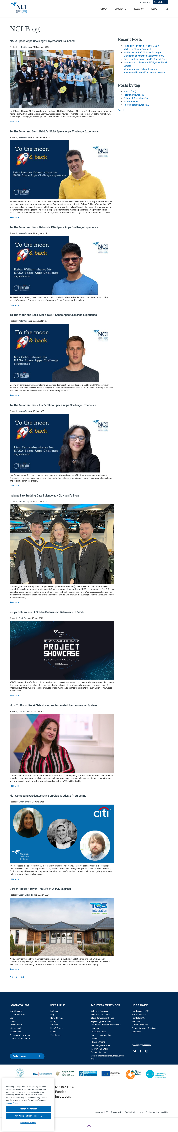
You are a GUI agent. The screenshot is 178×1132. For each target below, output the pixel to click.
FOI (107, 1112)
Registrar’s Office (98, 1032)
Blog (52, 1014)
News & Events (56, 1018)
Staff (12, 1018)
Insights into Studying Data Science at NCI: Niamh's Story (44, 495)
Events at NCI (132, 101)
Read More (14, 121)
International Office (99, 1049)
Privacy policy (117, 1112)
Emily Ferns (24, 618)
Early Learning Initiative (101, 1035)
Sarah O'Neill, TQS (27, 895)
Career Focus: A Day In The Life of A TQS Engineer (40, 888)
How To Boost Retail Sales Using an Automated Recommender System (53, 705)
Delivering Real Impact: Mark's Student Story (145, 59)
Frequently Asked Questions (144, 1028)
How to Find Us (138, 1018)
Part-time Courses (135, 95)
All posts (13, 977)
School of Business (99, 1011)
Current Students (17, 1014)
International (15, 1028)
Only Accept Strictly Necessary (28, 1116)
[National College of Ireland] (19, 9)
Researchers (15, 1032)
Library (53, 1021)
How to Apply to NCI (140, 1011)
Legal (141, 1112)
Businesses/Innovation (20, 1035)
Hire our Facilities (139, 1014)
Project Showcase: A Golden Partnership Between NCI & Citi (47, 612)
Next (22, 977)
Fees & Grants (56, 1028)
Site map (99, 1112)
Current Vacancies (140, 1025)
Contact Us (136, 1032)
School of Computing (136, 98)
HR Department (98, 1042)
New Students (16, 1011)
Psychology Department (101, 1021)
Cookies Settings (28, 1123)
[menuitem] (104, 8)
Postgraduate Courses (137, 105)
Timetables (55, 1035)
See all (121, 110)
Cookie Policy (131, 1112)
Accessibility (145, 2)
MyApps (54, 1011)
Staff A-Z (136, 1021)
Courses (54, 1025)
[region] (28, 1104)
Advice (130, 91)
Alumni (13, 1021)
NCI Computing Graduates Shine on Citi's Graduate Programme (48, 795)
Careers (94, 1038)
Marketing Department (101, 1045)
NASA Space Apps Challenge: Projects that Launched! (42, 41)
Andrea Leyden (25, 502)
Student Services (98, 1052)
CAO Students (16, 1025)
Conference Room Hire (20, 1038)
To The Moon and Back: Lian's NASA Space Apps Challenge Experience (53, 405)
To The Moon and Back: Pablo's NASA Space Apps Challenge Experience (54, 131)
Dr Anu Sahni (24, 711)
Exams (53, 1032)
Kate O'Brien (24, 47)
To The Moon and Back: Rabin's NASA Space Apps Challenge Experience (54, 227)
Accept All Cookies (28, 1109)
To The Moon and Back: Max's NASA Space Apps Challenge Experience (53, 314)
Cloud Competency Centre (102, 1018)
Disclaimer (150, 1112)
